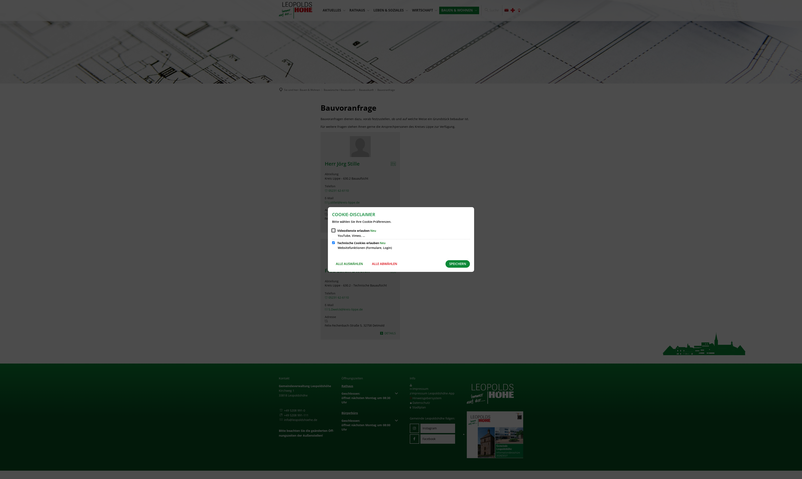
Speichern (457, 264)
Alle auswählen (349, 264)
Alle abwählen (384, 264)
